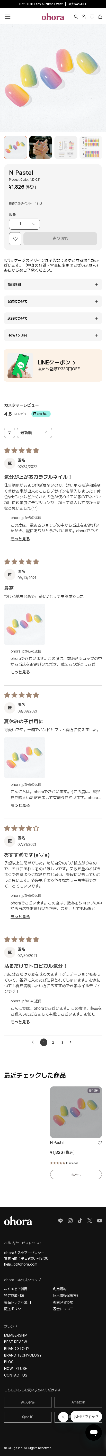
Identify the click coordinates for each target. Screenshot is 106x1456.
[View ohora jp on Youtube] (99, 1220)
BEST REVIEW (15, 1342)
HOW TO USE (15, 1369)
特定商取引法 (14, 1296)
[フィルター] (9, 433)
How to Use (17, 335)
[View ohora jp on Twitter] (89, 1220)
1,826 (62, 1152)
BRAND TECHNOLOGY (23, 1355)
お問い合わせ (63, 1302)
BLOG (9, 1362)
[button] (76, 17)
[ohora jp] (53, 16)
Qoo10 (27, 1417)
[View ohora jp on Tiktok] (80, 1220)
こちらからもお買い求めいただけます (32, 1390)
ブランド (10, 1326)
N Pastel (57, 1143)
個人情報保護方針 (66, 1296)
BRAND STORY (16, 1349)
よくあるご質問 (16, 1289)
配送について (17, 301)
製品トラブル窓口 (17, 1302)
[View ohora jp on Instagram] (70, 1220)
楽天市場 (27, 1402)
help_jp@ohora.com (20, 1264)
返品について (17, 318)
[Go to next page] (72, 1042)
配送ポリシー (14, 1309)
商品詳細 (14, 284)
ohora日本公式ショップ (22, 1280)
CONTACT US (15, 1375)
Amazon (78, 1402)
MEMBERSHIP (15, 1335)
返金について (63, 1309)
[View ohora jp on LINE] (60, 1220)
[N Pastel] (15, 147)
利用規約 (59, 1289)
